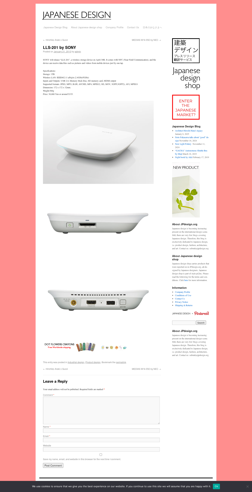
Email (46, 436)
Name (47, 426)
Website (47, 445)
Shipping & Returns (184, 305)
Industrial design (76, 362)
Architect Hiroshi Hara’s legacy (189, 130)
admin (78, 51)
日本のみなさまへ (152, 27)
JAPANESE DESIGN (81, 15)
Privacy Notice (181, 301)
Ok (216, 486)
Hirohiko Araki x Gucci (55, 39)
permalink (121, 362)
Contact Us (133, 27)
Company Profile (114, 27)
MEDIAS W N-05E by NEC (146, 39)
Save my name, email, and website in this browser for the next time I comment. (82, 459)
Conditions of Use (183, 295)
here (186, 280)
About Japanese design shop (86, 27)
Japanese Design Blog (55, 27)
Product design (93, 362)
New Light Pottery (183, 143)
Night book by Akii (183, 157)
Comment (48, 394)
